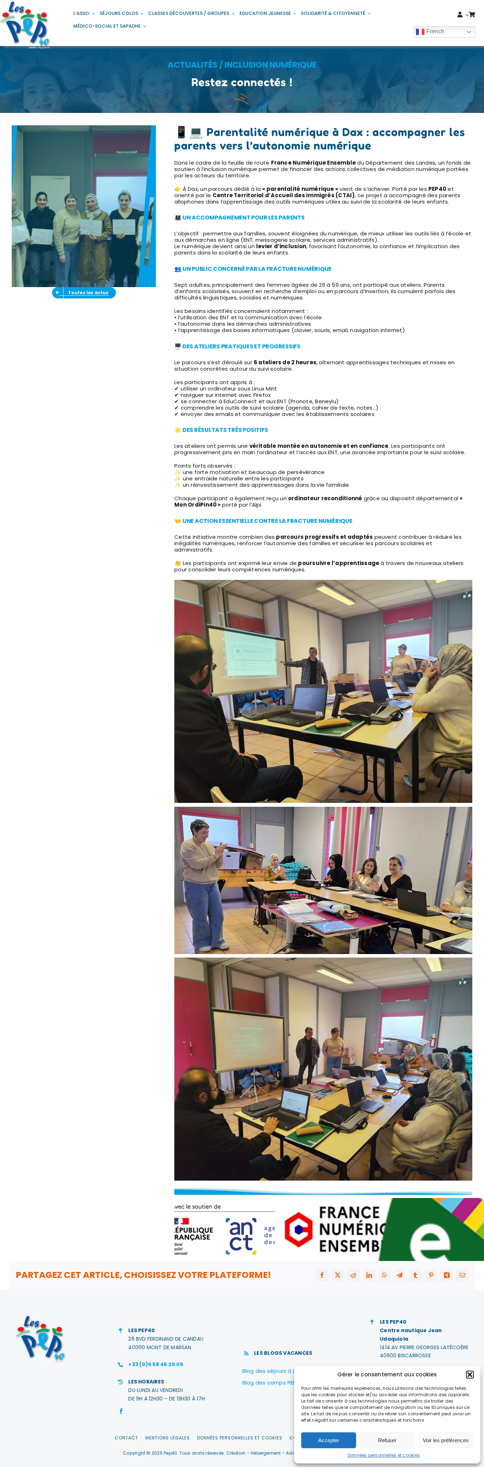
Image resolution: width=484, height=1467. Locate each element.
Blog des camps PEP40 (273, 1382)
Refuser (387, 1440)
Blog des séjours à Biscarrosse (283, 1371)
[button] (469, 1374)
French (434, 31)
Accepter (328, 1440)
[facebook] (121, 1411)
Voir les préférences (446, 1440)
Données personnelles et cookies (384, 1455)
